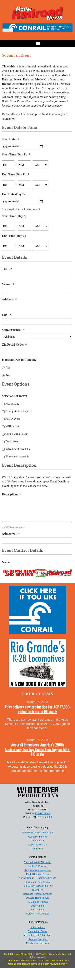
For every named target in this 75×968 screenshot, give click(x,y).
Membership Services (37, 943)
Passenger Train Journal (37, 882)
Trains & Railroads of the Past (37, 886)
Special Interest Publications (37, 935)
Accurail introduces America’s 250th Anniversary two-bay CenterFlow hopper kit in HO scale (37, 749)
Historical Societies (38, 939)
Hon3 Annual (37, 909)
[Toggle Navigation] (37, 43)
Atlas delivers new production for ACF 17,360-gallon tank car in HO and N (37, 709)
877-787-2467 (42, 813)
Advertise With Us (37, 844)
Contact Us (37, 848)
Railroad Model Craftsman (37, 862)
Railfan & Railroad (37, 866)
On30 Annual (37, 905)
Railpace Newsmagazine (37, 870)
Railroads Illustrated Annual (37, 894)
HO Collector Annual (37, 902)
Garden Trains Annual (37, 913)
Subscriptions (37, 927)
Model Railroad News (37, 874)
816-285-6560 (44, 817)
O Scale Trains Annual (37, 897)
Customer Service (37, 836)
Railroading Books (37, 931)
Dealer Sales (37, 840)
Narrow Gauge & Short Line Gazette (37, 878)
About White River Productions (37, 832)
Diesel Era (37, 890)
